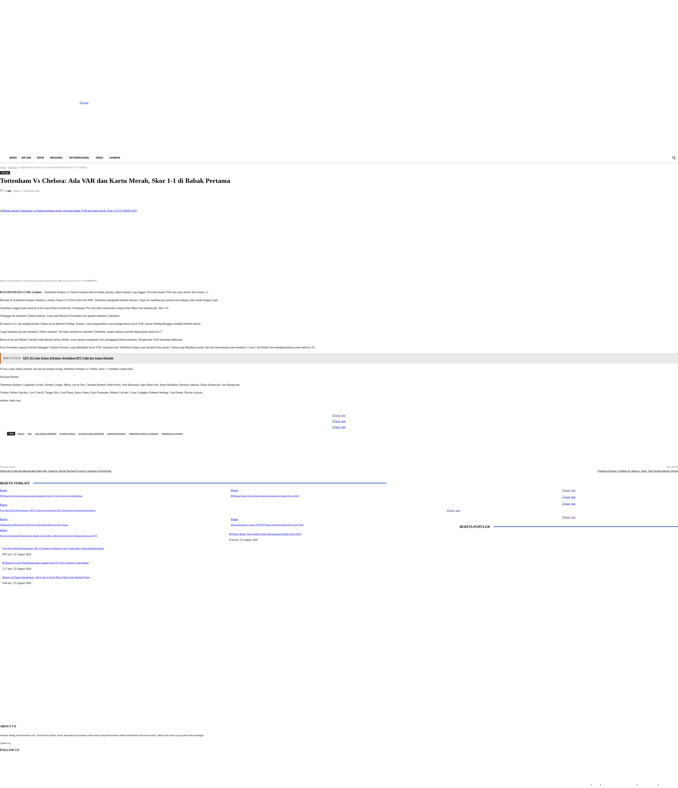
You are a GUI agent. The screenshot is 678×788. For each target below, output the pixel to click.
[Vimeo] (671, 94)
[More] (83, 200)
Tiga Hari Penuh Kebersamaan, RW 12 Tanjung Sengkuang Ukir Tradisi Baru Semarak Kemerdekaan (53, 548)
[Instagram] (661, 94)
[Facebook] (656, 94)
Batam (3, 519)
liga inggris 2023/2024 (45, 433)
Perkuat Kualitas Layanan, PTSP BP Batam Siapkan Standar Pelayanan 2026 (267, 524)
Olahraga (12, 167)
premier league (67, 433)
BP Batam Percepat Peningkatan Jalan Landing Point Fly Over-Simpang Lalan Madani (45, 563)
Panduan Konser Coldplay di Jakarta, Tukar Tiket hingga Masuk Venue (638, 471)
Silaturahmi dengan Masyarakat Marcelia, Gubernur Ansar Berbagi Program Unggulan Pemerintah (55, 471)
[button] (674, 157)
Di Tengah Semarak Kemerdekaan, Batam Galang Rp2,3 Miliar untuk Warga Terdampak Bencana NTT (48, 535)
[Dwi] (2, 191)
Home (3, 167)
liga (30, 433)
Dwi (9, 190)
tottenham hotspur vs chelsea (143, 433)
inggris (20, 433)
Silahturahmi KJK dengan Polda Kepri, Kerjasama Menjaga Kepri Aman (34, 524)
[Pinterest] (58, 200)
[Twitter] (666, 94)
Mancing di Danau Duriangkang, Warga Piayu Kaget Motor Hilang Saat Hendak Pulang (46, 577)
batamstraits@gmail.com (24, 743)
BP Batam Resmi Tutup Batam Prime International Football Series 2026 (265, 534)
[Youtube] (676, 94)
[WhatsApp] (70, 200)
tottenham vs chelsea (172, 433)
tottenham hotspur (116, 433)
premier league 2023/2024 (91, 433)
